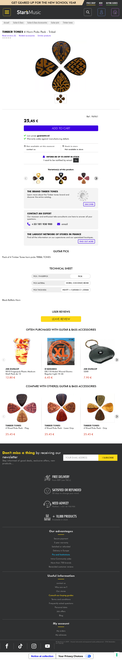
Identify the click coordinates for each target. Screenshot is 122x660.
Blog (61, 615)
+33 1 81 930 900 (67, 507)
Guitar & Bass (18, 22)
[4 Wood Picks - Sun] (61, 178)
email (65, 224)
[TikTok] (20, 646)
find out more (86, 241)
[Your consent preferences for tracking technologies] (117, 655)
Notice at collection (42, 656)
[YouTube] (47, 646)
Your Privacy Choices (70, 656)
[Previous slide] (26, 178)
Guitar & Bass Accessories (37, 22)
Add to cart (61, 128)
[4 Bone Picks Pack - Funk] (38, 178)
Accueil (6, 22)
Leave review (61, 319)
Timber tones (68, 22)
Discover (89, 204)
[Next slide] (96, 178)
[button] (61, 98)
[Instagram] (34, 646)
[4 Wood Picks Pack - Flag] (83, 178)
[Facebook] (7, 646)
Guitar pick (55, 22)
